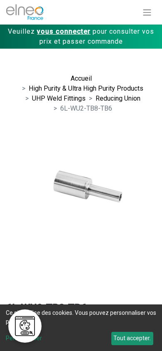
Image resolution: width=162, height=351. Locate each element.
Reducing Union (118, 98)
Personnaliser (24, 338)
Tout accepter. (132, 338)
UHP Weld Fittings (59, 98)
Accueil (81, 78)
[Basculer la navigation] (147, 12)
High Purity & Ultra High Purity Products (86, 88)
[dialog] (81, 327)
